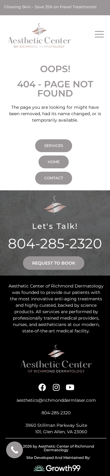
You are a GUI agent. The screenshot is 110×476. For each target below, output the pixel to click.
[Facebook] (42, 387)
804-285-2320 (55, 243)
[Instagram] (56, 387)
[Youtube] (70, 387)
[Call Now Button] (14, 449)
